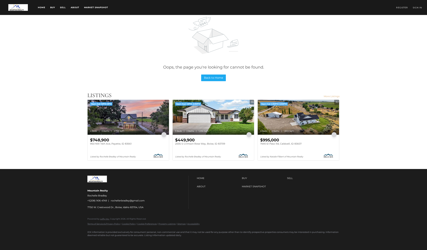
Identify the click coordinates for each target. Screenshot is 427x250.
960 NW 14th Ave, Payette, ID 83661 (111, 143)
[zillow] (111, 241)
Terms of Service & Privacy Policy (103, 224)
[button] (18, 7)
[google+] (140, 241)
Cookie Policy (129, 224)
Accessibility (193, 224)
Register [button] (402, 7)
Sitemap (181, 224)
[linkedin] (101, 241)
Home (41, 7)
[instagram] (120, 241)
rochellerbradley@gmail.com (128, 200)
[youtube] (130, 241)
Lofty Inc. (104, 219)
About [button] (75, 7)
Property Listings (167, 224)
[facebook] (91, 241)
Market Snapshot (96, 7)
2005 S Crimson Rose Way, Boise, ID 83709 (200, 143)
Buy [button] (52, 7)
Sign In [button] (417, 7)
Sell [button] (63, 7)
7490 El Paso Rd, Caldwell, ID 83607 (281, 143)
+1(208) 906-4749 (97, 200)
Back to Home (213, 77)
